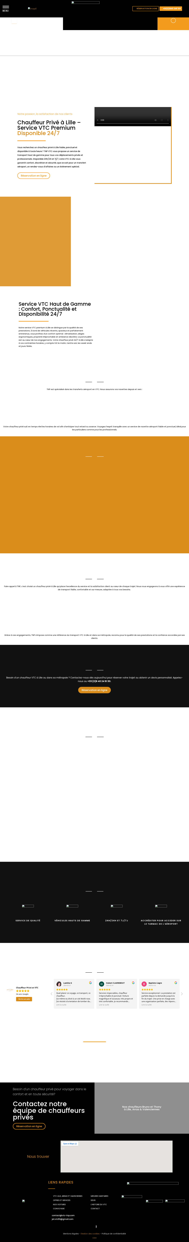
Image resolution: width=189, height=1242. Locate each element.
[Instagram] (91, 1226)
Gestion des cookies (90, 1233)
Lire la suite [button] (61, 1005)
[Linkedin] (84, 1226)
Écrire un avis (24, 999)
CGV (94, 1238)
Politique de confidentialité (114, 1233)
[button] (145, 8)
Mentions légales (71, 1233)
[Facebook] (77, 1226)
